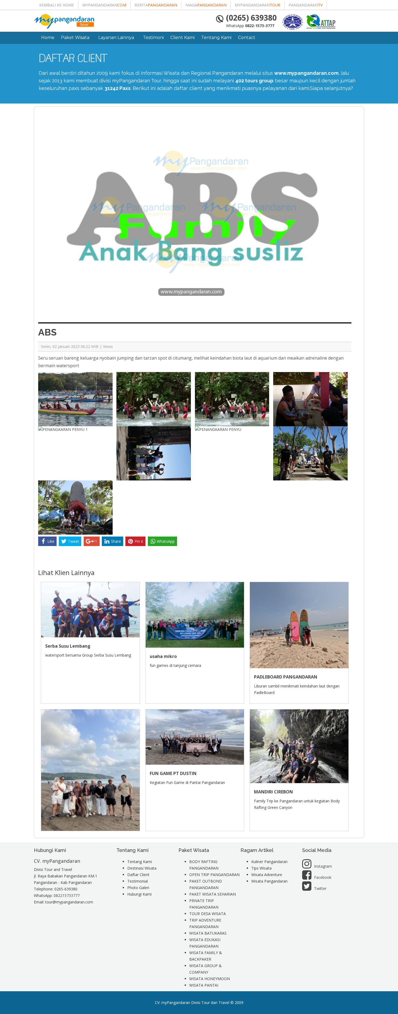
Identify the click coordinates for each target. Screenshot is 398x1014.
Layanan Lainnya (116, 37)
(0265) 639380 (251, 17)
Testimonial (137, 881)
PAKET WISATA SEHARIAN (212, 894)
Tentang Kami (216, 37)
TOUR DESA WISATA (207, 913)
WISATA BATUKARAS (208, 933)
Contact (246, 37)
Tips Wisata (261, 868)
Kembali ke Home (56, 5)
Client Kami (182, 37)
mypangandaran (104, 5)
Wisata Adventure (266, 874)
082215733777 (67, 895)
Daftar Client (138, 874)
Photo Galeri (138, 887)
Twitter (320, 888)
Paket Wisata (75, 37)
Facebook (322, 877)
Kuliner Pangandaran (269, 861)
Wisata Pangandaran (269, 881)
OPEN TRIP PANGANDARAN (214, 874)
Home (47, 37)
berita (156, 5)
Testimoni (153, 37)
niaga (205, 5)
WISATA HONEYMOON (209, 978)
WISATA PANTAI (203, 985)
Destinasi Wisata (141, 868)
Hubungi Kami (139, 894)
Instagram (323, 866)
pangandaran (305, 5)
